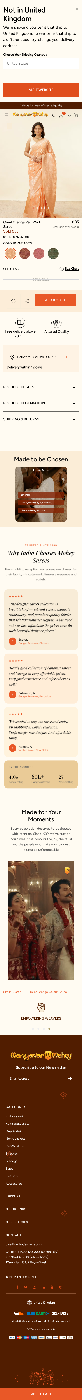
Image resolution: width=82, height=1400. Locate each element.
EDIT (68, 357)
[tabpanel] (41, 166)
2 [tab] (37, 208)
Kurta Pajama (14, 1116)
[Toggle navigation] (7, 114)
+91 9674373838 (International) (27, 1257)
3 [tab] (41, 208)
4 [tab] (44, 208)
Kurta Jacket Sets (17, 1124)
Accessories (14, 1183)
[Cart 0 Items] (76, 115)
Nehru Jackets (15, 1139)
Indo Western (14, 1146)
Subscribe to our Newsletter (41, 1067)
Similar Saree (12, 992)
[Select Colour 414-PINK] (39, 254)
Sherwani (12, 1154)
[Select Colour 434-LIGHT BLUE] (54, 254)
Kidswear (12, 1176)
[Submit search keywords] (54, 115)
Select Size (12, 269)
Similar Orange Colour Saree (47, 992)
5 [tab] (48, 208)
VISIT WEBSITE (41, 90)
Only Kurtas (13, 1131)
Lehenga (11, 1161)
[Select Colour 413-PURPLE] (25, 254)
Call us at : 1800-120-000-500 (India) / (31, 1252)
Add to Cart (55, 300)
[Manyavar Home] (31, 114)
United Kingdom (44, 1302)
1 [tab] (34, 208)
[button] (61, 115)
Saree (10, 1168)
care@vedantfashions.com (24, 1244)
